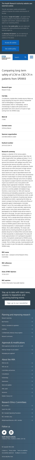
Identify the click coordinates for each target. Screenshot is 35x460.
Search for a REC (6, 409)
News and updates (7, 385)
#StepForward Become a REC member (12, 420)
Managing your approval (8, 353)
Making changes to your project (10, 349)
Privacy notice (12, 450)
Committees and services (8, 370)
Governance (5, 381)
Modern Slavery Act (7, 396)
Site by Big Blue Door (7, 456)
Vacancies (4, 392)
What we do (5, 363)
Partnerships (5, 377)
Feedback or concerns (21, 453)
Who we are (5, 366)
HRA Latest (5, 388)
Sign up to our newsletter (17, 303)
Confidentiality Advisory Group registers (12, 332)
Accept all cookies (10, 43)
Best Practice (5, 321)
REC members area (7, 416)
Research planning (6, 318)
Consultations (5, 374)
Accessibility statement (8, 453)
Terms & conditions (22, 450)
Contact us (4, 450)
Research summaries (7, 336)
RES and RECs (5, 405)
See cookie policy (10, 49)
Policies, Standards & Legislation (10, 325)
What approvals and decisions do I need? (12, 346)
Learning (4, 329)
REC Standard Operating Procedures (11, 413)
